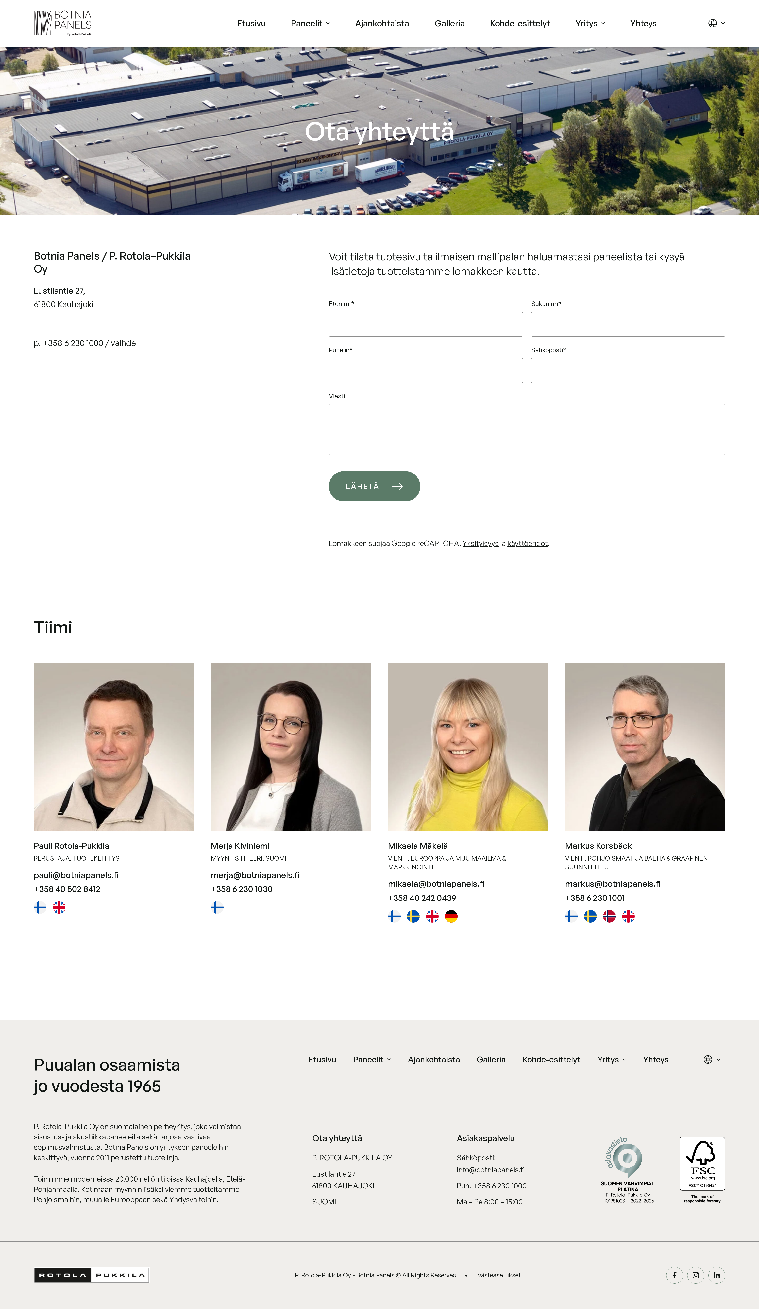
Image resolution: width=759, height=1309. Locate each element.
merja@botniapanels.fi (255, 875)
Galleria (450, 23)
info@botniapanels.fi (491, 1169)
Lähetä (362, 486)
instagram (695, 1275)
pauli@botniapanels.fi (76, 875)
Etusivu (251, 23)
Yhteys (643, 23)
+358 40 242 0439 (422, 897)
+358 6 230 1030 (242, 888)
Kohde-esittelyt (520, 23)
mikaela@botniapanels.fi (436, 883)
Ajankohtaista (382, 23)
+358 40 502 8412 (67, 888)
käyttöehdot (527, 543)
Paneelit (307, 23)
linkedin (716, 1275)
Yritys (587, 23)
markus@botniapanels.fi (613, 883)
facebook (674, 1275)
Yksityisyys (481, 543)
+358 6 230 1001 (595, 897)
